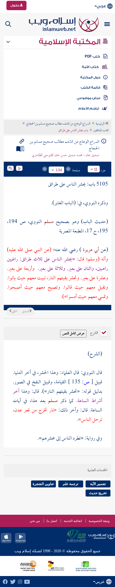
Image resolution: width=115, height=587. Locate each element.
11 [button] (96, 169)
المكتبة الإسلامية (70, 41)
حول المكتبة (90, 77)
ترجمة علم (70, 484)
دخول (15, 5)
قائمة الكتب (90, 87)
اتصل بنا (52, 521)
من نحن (35, 521)
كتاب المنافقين (101, 130)
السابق (25, 311)
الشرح (94, 332)
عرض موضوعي (89, 98)
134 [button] (59, 170)
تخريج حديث (98, 493)
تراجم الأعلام (88, 108)
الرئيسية (100, 123)
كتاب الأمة (90, 67)
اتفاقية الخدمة (73, 521)
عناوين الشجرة (43, 484)
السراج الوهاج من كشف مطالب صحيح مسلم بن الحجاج (58, 123)
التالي (14, 311)
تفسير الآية (98, 484)
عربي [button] (101, 6)
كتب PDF (92, 56)
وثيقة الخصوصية (99, 521)
